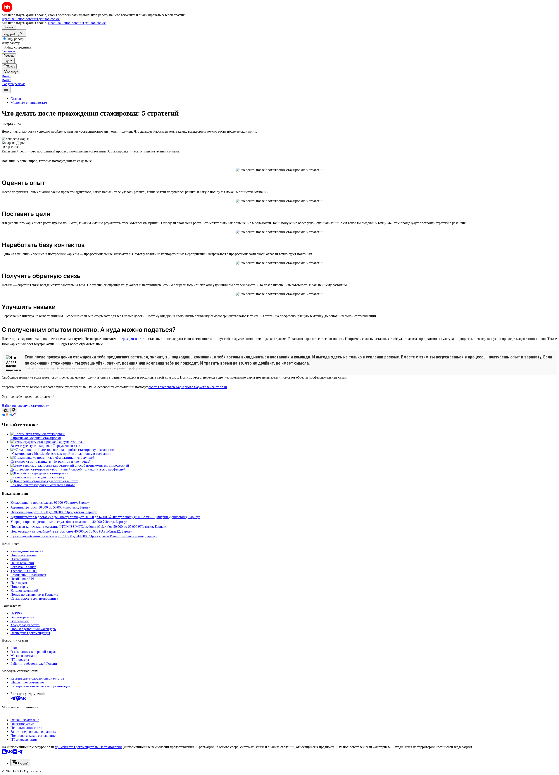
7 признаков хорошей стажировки (35, 438)
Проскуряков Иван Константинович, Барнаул (123, 536)
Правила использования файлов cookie (77, 23)
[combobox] (20, 762)
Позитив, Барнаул (153, 526)
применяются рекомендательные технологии (88, 747)
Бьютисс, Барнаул (78, 507)
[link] (9, 66)
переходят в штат (132, 339)
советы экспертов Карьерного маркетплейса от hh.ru (187, 387)
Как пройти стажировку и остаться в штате (42, 485)
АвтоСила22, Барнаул (117, 531)
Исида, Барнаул (116, 522)
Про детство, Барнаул (81, 512)
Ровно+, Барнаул (78, 502)
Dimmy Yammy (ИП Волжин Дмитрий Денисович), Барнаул (155, 517)
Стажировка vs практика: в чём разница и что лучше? (50, 461)
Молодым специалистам (28, 102)
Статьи (15, 98)
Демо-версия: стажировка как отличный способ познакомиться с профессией (68, 469)
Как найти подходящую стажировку (37, 477)
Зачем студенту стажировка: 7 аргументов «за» (45, 446)
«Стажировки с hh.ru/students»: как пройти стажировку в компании (60, 453)
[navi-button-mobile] (6, 89)
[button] (6, 76)
